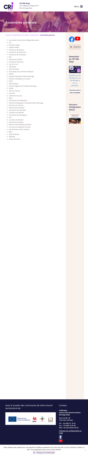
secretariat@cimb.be (71, 428)
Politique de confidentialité (46, 452)
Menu (76, 6)
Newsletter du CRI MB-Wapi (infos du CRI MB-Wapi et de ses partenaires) (75, 80)
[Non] (85, 450)
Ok (34, 452)
